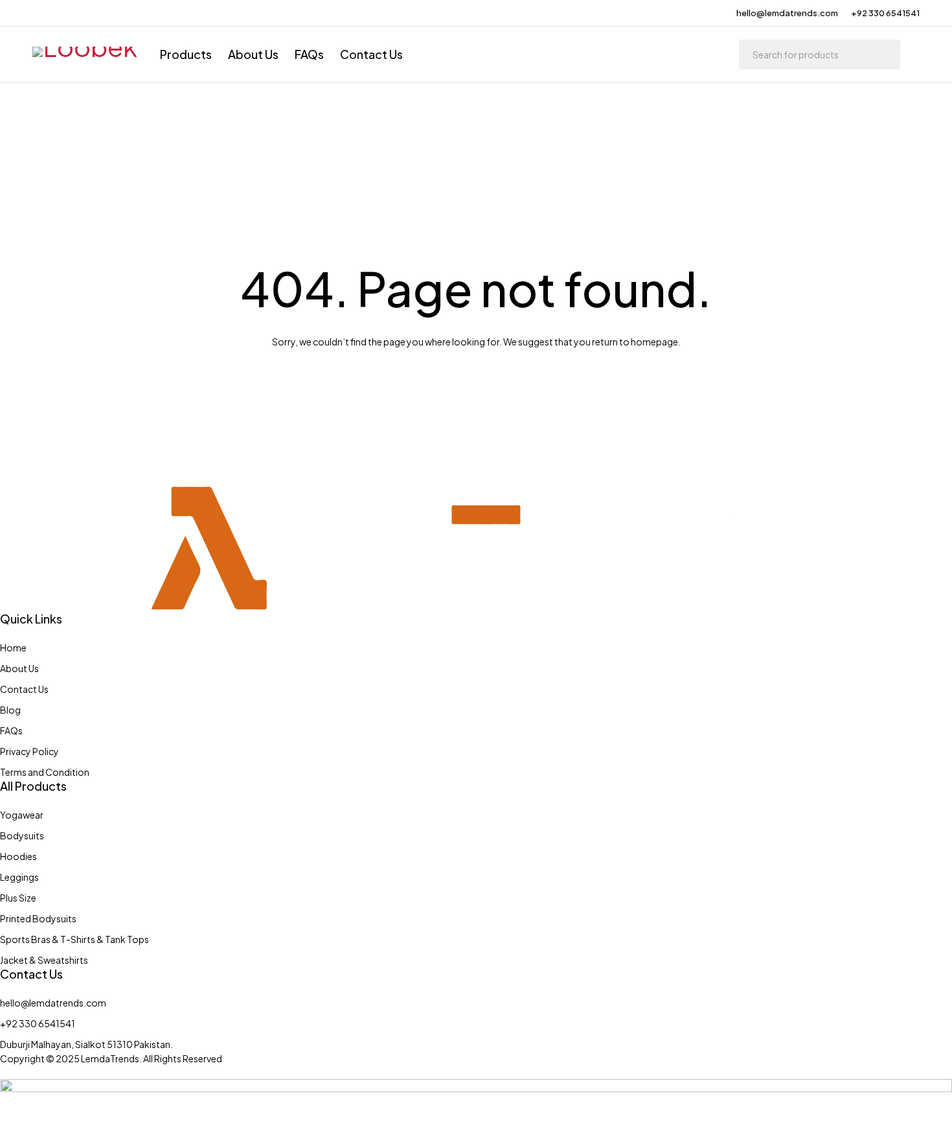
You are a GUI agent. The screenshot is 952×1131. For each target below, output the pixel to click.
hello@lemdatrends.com (787, 13)
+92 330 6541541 (885, 13)
